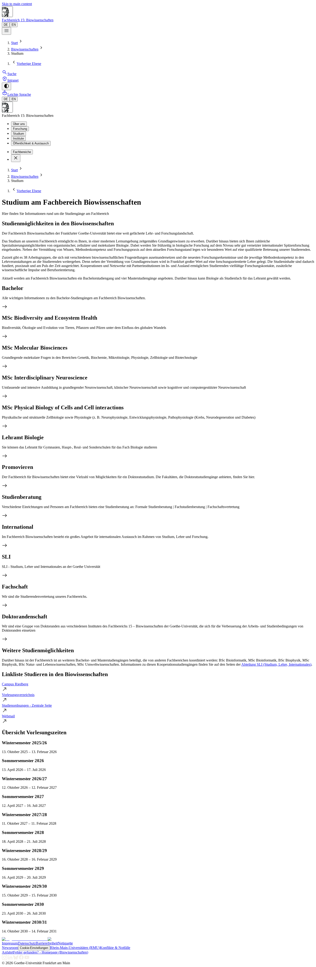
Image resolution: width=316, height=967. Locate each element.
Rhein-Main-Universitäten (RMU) (75, 948)
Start (14, 43)
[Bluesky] (16, 959)
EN (14, 24)
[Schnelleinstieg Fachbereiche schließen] (15, 158)
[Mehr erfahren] (158, 307)
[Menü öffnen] (6, 31)
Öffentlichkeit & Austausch (31, 143)
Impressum (10, 943)
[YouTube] (27, 959)
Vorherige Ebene (29, 64)
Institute (18, 138)
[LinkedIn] (10, 959)
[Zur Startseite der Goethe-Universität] (25, 939)
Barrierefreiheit (47, 943)
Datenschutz (27, 943)
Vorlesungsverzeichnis (18, 695)
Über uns (19, 124)
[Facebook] (21, 959)
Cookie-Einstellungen (34, 948)
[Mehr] (158, 576)
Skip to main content (17, 4)
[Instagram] (4, 959)
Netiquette (65, 943)
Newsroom (10, 948)
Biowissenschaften (24, 49)
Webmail (8, 716)
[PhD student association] (158, 639)
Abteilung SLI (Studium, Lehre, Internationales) (276, 664)
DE (6, 24)
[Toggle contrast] (6, 86)
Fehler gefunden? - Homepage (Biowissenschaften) (50, 952)
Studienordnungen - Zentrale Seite (27, 705)
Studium (18, 133)
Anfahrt (7, 952)
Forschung (20, 128)
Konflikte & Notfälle (115, 948)
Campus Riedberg (15, 684)
